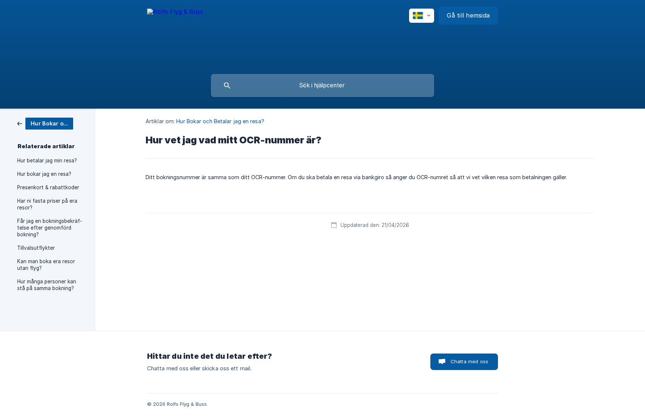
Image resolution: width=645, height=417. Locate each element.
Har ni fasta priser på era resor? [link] (47, 204)
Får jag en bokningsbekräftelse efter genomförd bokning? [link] (49, 227)
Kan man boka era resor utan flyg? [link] (46, 264)
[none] (175, 17)
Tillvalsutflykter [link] (36, 248)
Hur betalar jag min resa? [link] (47, 161)
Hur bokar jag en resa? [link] (44, 174)
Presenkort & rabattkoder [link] (48, 187)
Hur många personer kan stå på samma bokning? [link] (46, 284)
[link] (45, 123)
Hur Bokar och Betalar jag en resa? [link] (220, 121)
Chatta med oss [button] (469, 361)
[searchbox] (322, 85)
